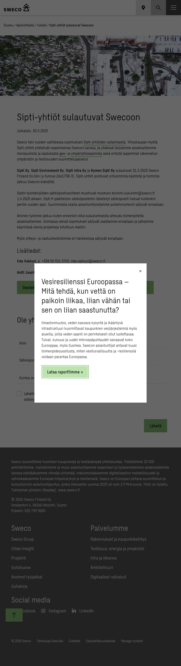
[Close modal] (140, 271)
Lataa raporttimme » (65, 371)
